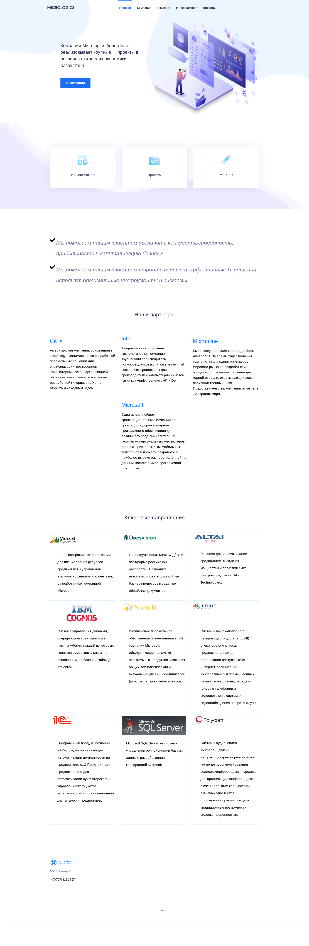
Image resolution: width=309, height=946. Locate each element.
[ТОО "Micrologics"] (60, 862)
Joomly (163, 910)
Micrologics (60, 7)
